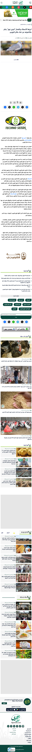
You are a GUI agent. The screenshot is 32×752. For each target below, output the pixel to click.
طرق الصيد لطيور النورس (25, 308)
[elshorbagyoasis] (16, 256)
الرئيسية (28, 24)
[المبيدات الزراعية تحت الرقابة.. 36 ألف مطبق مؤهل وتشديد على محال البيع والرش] (23, 654)
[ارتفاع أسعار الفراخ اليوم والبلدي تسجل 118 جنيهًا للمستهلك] (23, 587)
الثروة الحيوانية (28, 734)
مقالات (29, 738)
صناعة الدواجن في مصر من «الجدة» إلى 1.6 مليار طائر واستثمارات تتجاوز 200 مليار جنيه (9, 472)
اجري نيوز (24, 138)
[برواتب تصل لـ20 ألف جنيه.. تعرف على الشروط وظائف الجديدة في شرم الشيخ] (23, 625)
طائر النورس (17, 304)
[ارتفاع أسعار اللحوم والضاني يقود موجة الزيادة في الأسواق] (23, 577)
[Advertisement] (16, 82)
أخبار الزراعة (28, 730)
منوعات (29, 742)
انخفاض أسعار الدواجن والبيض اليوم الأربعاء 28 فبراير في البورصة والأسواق (17, 438)
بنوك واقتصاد (28, 736)
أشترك (4, 703)
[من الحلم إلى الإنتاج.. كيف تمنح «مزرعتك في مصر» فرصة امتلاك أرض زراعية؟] (23, 539)
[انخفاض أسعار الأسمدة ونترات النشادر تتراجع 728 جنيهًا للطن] (23, 568)
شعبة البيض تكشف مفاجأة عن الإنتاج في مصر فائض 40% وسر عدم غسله (9, 462)
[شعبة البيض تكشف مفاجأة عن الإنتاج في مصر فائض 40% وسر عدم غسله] (23, 462)
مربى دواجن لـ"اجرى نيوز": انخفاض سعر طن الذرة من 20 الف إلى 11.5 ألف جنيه (16, 387)
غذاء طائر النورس (7, 304)
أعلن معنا (14, 728)
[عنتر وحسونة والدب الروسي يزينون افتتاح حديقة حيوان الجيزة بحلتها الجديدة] (23, 558)
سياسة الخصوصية (13, 732)
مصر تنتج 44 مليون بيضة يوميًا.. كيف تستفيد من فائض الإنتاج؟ (17, 275)
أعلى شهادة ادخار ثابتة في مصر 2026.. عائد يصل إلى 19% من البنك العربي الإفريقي (9, 606)
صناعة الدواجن (23, 24)
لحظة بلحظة (24, 597)
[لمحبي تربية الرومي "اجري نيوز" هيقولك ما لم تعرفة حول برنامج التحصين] (16, 349)
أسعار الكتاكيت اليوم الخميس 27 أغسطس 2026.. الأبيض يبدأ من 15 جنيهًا (9, 452)
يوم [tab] (14, 532)
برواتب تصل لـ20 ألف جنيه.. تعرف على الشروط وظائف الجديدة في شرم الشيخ (9, 625)
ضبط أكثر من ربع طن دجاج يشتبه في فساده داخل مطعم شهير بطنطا (15, 278)
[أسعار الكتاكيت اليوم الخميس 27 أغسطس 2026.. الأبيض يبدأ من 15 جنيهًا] (23, 452)
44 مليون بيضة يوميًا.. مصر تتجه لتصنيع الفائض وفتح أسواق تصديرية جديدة (16, 286)
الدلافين (14, 308)
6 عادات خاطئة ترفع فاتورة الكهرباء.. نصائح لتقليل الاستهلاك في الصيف (9, 645)
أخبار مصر (29, 728)
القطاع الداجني (27, 140)
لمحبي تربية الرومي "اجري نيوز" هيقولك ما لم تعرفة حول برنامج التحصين (16, 361)
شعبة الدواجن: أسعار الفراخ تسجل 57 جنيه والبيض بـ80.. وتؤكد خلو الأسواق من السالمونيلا (16, 282)
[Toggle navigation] (30, 3)
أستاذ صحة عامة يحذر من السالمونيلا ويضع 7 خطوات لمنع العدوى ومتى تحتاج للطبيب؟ (16, 290)
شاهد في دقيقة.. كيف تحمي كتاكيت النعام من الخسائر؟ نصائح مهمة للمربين (9, 483)
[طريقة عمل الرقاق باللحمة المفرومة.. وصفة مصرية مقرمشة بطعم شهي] (23, 634)
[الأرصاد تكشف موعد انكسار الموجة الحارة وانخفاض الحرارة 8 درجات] (23, 549)
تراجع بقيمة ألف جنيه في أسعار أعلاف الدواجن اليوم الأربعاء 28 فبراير (16, 412)
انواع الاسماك (12, 300)
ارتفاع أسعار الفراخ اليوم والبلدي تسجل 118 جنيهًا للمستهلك (9, 587)
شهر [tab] (2, 532)
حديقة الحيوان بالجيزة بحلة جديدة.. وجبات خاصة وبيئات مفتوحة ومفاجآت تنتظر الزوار (8, 616)
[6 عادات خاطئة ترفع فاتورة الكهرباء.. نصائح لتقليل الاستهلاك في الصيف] (23, 644)
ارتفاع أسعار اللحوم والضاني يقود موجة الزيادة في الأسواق (9, 577)
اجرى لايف (28, 740)
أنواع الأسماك (13, 193)
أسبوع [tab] (8, 532)
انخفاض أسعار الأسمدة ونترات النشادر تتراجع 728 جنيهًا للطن (9, 567)
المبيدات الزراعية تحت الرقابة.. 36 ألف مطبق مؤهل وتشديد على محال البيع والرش (9, 654)
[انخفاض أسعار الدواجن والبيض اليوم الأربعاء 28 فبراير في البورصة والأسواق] (16, 426)
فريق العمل (14, 734)
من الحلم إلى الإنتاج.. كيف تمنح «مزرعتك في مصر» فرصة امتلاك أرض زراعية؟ (9, 540)
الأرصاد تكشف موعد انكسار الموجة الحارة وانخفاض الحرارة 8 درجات (9, 549)
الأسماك (29, 178)
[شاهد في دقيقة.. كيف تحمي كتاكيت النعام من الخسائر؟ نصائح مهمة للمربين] (23, 482)
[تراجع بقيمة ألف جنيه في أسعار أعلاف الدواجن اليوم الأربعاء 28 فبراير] (16, 400)
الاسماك (28, 300)
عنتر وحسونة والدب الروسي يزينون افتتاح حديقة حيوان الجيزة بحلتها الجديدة (8, 559)
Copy (16, 317)
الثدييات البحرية (27, 304)
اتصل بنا (14, 730)
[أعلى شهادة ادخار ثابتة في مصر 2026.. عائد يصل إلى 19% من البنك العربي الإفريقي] (23, 606)
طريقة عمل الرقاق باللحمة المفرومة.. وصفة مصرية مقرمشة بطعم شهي (9, 635)
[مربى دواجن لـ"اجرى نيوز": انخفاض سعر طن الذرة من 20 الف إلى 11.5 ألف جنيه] (16, 375)
